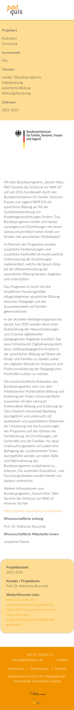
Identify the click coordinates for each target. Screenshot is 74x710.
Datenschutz (39, 669)
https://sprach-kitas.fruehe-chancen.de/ (33, 511)
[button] (68, 10)
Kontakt (60, 669)
